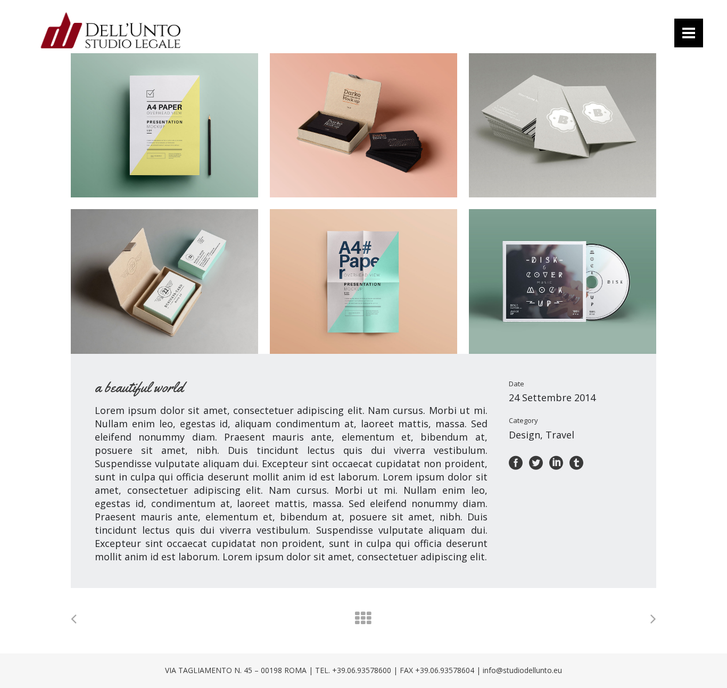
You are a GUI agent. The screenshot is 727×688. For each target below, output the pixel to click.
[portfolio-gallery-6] (562, 281)
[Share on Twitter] (536, 461)
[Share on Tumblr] (576, 461)
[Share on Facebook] (516, 461)
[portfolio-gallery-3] (562, 125)
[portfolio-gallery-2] (363, 125)
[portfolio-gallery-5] (363, 281)
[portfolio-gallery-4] (164, 281)
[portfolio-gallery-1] (164, 125)
